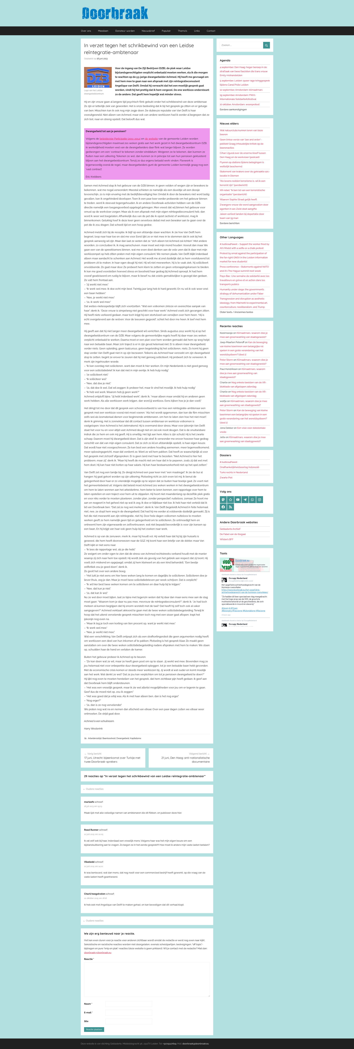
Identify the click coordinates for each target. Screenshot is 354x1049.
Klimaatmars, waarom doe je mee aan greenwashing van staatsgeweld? (242, 373)
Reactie (89, 959)
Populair (166, 30)
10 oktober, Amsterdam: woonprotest (240, 104)
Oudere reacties (94, 789)
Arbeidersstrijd (94, 738)
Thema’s (182, 30)
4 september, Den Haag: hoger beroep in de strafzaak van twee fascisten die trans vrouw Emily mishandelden (244, 71)
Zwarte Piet (226, 477)
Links (197, 30)
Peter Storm (226, 359)
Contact (211, 30)
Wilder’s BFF (226, 539)
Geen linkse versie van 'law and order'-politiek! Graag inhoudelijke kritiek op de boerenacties (241, 143)
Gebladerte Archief (230, 529)
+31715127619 (169, 1043)
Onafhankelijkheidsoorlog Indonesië (239, 467)
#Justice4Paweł (228, 462)
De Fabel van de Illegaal (233, 534)
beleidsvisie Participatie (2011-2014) (120, 138)
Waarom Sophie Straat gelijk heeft (238, 199)
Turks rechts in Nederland (234, 472)
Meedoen (103, 30)
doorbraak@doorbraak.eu (97, 952)
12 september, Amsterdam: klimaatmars (241, 89)
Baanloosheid (108, 738)
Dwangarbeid (122, 738)
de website (151, 138)
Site (86, 1021)
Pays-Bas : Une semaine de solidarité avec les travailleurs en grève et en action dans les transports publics (244, 280)
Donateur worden (125, 30)
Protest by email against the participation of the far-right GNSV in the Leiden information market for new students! (244, 257)
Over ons (86, 30)
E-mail (88, 1012)
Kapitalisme (135, 738)
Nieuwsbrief (148, 30)
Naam (88, 1003)
